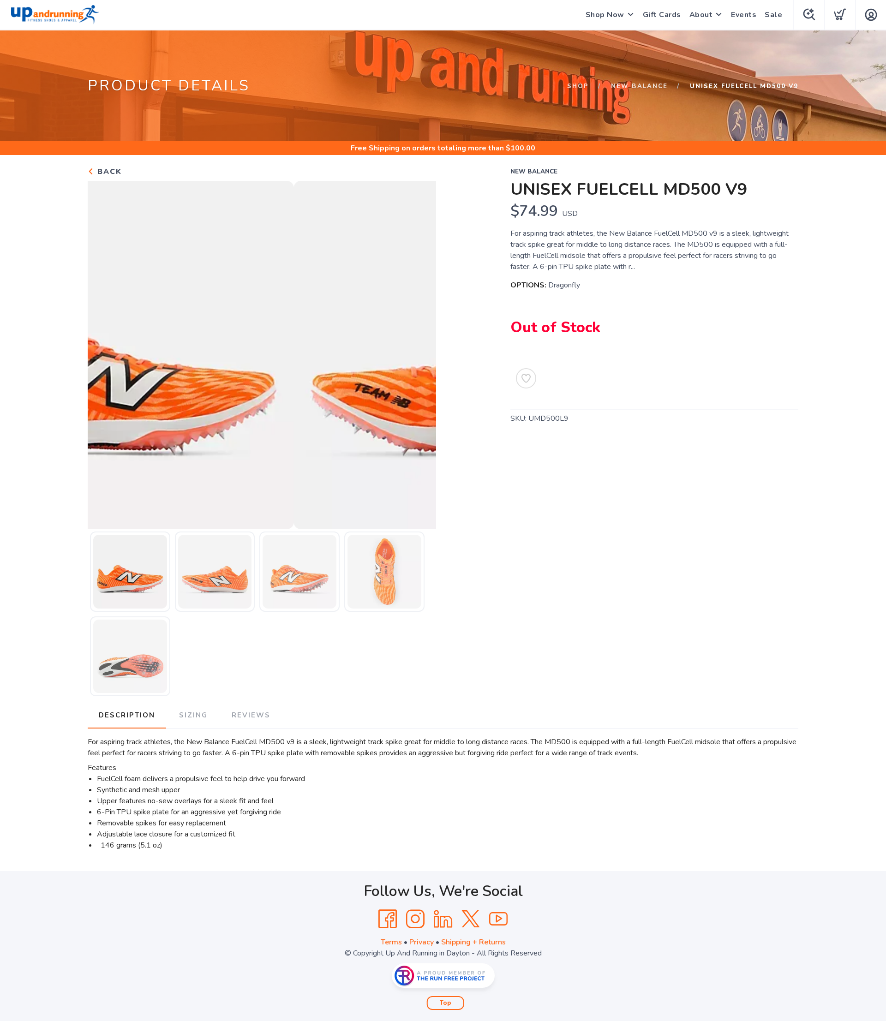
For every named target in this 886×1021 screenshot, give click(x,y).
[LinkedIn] (443, 919)
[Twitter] (471, 919)
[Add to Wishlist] (526, 378)
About (701, 15)
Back (108, 172)
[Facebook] (387, 919)
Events (743, 15)
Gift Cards (662, 15)
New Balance (639, 86)
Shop (578, 86)
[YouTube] (498, 919)
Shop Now (605, 15)
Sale (773, 15)
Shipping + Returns (473, 942)
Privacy (421, 942)
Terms (391, 942)
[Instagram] (415, 919)
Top (445, 1003)
